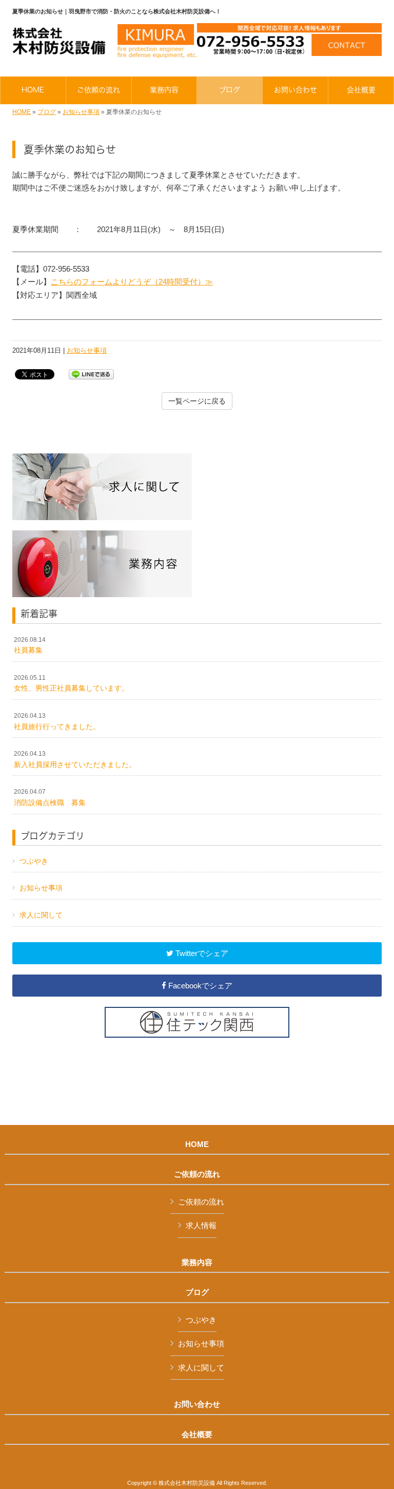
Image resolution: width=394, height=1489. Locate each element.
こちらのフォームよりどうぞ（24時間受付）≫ (132, 281)
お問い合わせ (197, 1404)
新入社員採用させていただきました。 (75, 759)
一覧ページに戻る (197, 401)
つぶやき (33, 861)
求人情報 (201, 1225)
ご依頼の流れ (197, 1174)
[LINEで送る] (91, 373)
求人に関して (41, 915)
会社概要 (197, 1434)
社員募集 (30, 645)
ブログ (46, 112)
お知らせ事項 (81, 112)
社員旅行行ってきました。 (57, 721)
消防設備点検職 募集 (50, 797)
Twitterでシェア (200, 953)
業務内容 (197, 1262)
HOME (21, 112)
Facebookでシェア (199, 985)
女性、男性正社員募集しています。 (71, 683)
